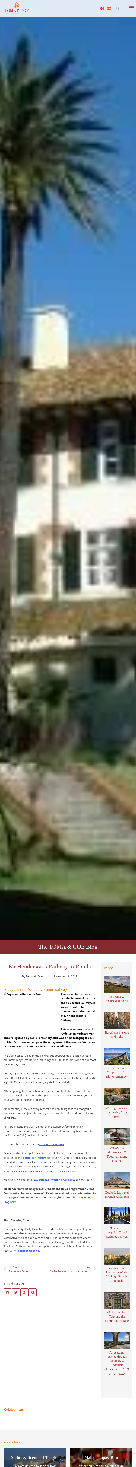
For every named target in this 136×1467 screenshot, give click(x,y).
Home (70, 1316)
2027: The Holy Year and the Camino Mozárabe (117, 980)
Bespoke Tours (74, 1322)
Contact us (51, 1339)
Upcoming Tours (75, 1326)
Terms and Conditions (51, 1324)
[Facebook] (85, 1388)
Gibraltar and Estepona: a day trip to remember (117, 736)
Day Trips (72, 1329)
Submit (111, 1348)
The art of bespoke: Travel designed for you (117, 896)
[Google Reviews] (114, 1388)
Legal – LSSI (51, 1335)
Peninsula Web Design (42, 1392)
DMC (70, 1335)
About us (71, 1341)
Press (51, 1320)
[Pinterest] (108, 1388)
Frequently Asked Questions (51, 1316)
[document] (68, 1433)
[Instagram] (91, 1388)
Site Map (51, 1343)
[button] (118, 6)
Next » (122, 1037)
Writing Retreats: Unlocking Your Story (117, 776)
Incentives (72, 1332)
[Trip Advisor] (102, 1388)
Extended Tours (74, 1319)
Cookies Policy (51, 1327)
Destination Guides (76, 1338)
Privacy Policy (51, 1331)
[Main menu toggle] (131, 4)
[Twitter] (97, 1388)
